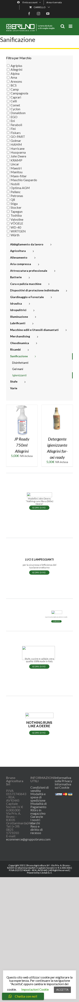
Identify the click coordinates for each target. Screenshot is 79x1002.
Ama (14, 77)
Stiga (14, 203)
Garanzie (36, 816)
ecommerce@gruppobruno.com (28, 839)
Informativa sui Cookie (63, 785)
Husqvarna (18, 152)
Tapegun (16, 211)
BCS (14, 85)
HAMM (16, 144)
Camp (15, 89)
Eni (13, 121)
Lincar (15, 164)
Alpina (15, 73)
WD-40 (16, 227)
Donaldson (18, 113)
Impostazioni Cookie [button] (35, 989)
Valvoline (17, 219)
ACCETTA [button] (62, 989)
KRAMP (16, 160)
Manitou (16, 172)
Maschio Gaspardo (24, 180)
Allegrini (16, 69)
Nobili (15, 184)
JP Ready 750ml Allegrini (21, 444)
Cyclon (15, 109)
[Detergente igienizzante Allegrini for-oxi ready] (57, 406)
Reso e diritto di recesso (36, 829)
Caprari (16, 97)
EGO (14, 117)
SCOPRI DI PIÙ (39, 508)
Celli (14, 101)
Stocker (16, 207)
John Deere (18, 156)
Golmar (16, 140)
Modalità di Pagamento (38, 805)
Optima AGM (20, 188)
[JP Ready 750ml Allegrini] (21, 406)
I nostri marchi (35, 821)
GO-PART (18, 136)
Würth (15, 235)
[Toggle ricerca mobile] (63, 26)
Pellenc (16, 192)
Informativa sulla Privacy (63, 779)
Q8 (13, 199)
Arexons (16, 81)
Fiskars (16, 133)
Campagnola (19, 93)
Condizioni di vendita (39, 789)
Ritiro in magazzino (38, 811)
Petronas (17, 196)
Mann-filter (19, 176)
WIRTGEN (18, 231)
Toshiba (16, 215)
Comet (15, 105)
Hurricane (18, 148)
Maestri (16, 168)
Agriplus (16, 65)
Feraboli (16, 125)
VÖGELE (17, 223)
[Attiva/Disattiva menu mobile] (71, 26)
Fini (13, 128)
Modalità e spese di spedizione (38, 797)
